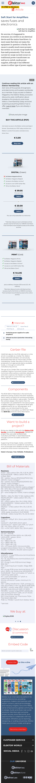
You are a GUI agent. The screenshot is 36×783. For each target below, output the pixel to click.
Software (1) (20, 329)
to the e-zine (19, 662)
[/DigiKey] (18, 616)
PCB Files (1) (10, 329)
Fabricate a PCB (19, 457)
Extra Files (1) (24, 326)
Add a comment (18, 637)
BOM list (7, 412)
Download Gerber (18, 382)
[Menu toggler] (2, 3)
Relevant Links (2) (12, 326)
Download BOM (18, 414)
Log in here (10, 106)
